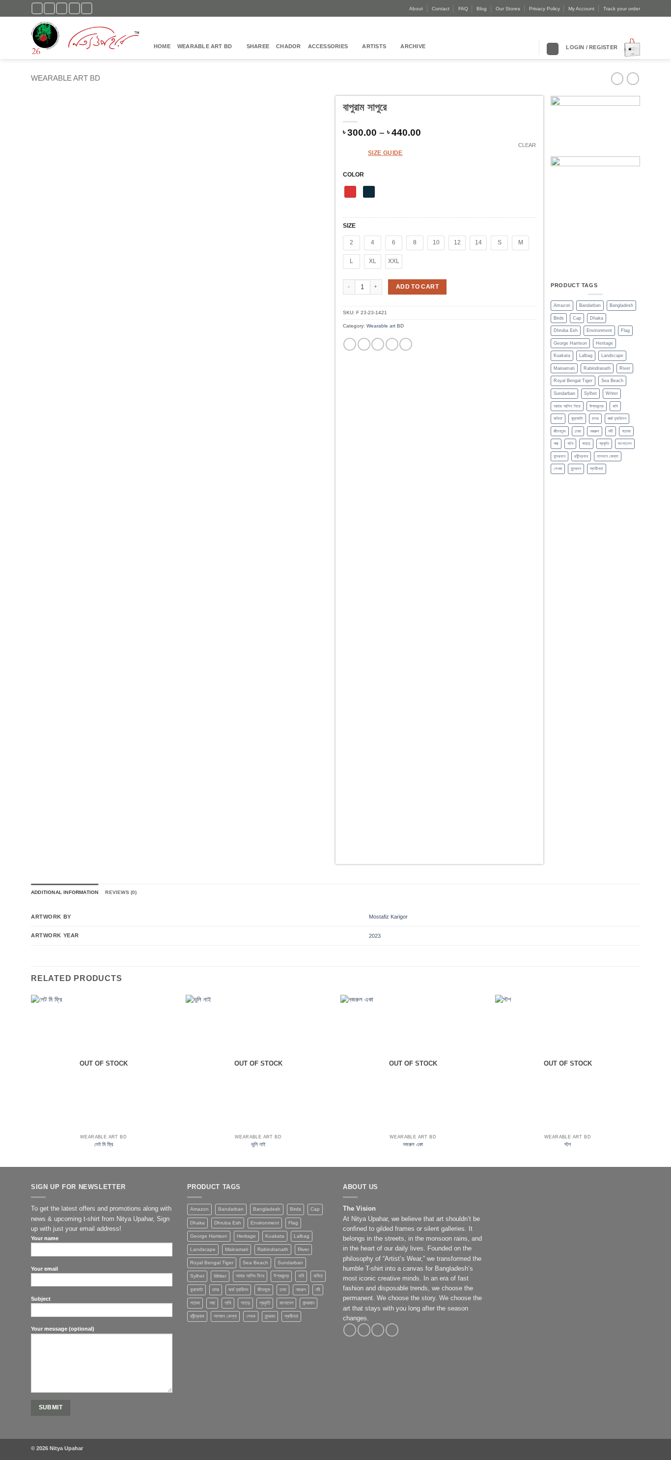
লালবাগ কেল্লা (607, 456)
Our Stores (508, 8)
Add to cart (417, 286)
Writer (612, 393)
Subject (41, 1299)
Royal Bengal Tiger (573, 380)
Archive (412, 46)
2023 (375, 936)
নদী (610, 431)
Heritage (604, 343)
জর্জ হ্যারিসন (617, 418)
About (416, 8)
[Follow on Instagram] (49, 8)
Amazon (562, 305)
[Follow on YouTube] (86, 8)
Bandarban (590, 305)
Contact (440, 8)
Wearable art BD (204, 46)
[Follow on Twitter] (61, 8)
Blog (481, 8)
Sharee (258, 46)
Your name (44, 1238)
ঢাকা (578, 431)
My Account (581, 8)
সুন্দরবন (576, 468)
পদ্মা (556, 443)
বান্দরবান (559, 456)
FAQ (463, 8)
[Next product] (617, 78)
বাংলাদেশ (625, 443)
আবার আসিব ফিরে (567, 406)
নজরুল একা (413, 1144)
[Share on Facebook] (349, 344)
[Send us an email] (74, 8)
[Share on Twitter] (364, 344)
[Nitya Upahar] (85, 38)
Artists (374, 46)
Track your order (621, 8)
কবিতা (558, 418)
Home (162, 46)
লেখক (558, 468)
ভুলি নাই (258, 1144)
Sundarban (564, 393)
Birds (559, 318)
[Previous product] (633, 78)
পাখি (570, 443)
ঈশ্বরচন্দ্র (596, 406)
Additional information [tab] (64, 892)
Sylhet (590, 393)
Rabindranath (597, 368)
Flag (625, 330)
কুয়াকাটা (577, 418)
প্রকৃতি (604, 443)
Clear (527, 145)
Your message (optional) (62, 1329)
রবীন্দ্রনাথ (581, 456)
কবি (615, 406)
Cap (577, 318)
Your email (44, 1269)
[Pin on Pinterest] (392, 344)
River (624, 368)
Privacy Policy (544, 8)
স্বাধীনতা (596, 468)
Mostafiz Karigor (388, 917)
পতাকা (626, 431)
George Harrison (570, 343)
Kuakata (562, 355)
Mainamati (564, 368)
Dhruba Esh (566, 330)
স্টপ (567, 1144)
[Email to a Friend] (377, 344)
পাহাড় (586, 443)
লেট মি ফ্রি (103, 1144)
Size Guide (385, 152)
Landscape (612, 355)
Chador (288, 46)
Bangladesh (621, 305)
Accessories (328, 46)
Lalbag (585, 355)
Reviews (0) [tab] (121, 892)
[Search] (553, 49)
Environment (599, 330)
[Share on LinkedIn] (405, 344)
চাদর (595, 418)
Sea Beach (612, 380)
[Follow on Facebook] (37, 8)
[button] (591, 47)
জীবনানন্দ (560, 431)
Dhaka (596, 318)
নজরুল (594, 431)
